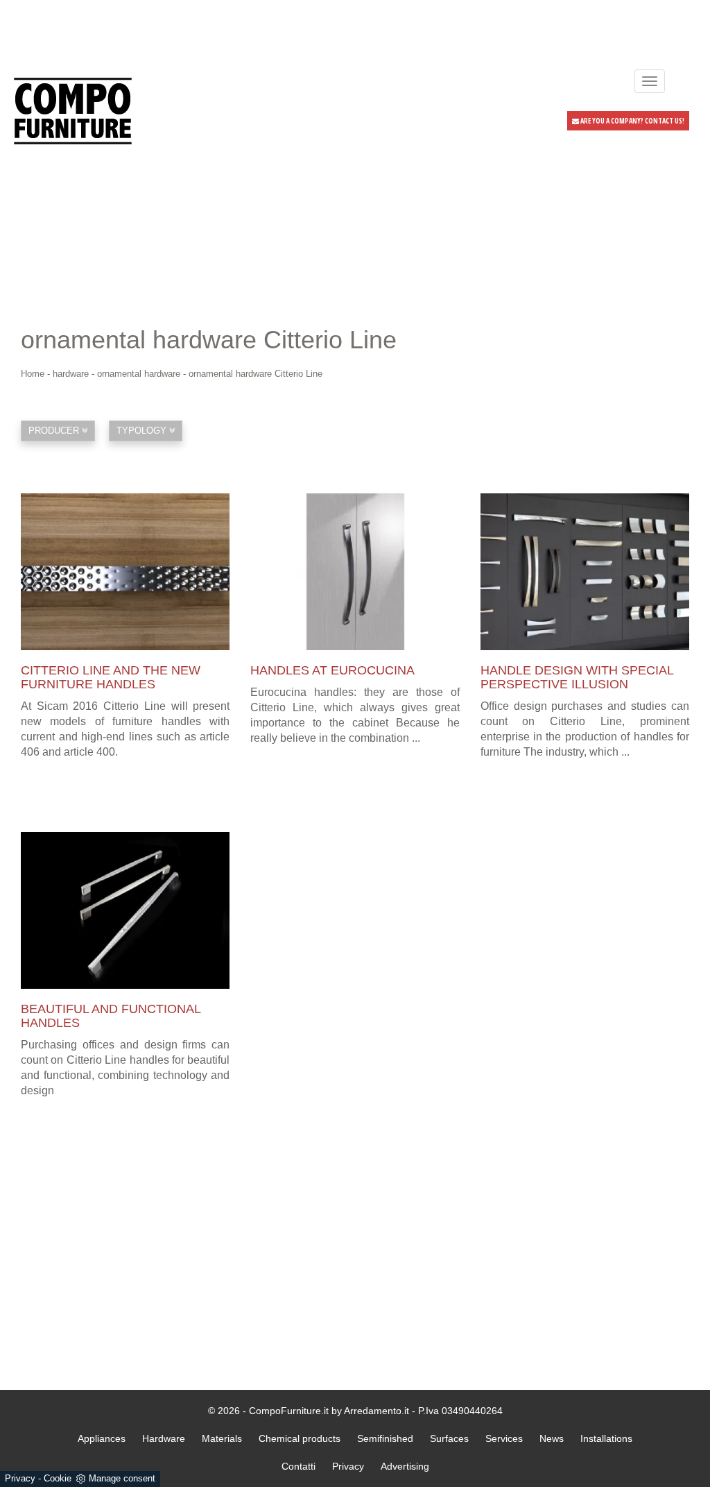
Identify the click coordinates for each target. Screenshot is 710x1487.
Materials (222, 1438)
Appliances (101, 1438)
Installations (606, 1438)
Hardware (163, 1438)
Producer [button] (55, 430)
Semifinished (385, 1438)
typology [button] (142, 430)
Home (32, 373)
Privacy (20, 1478)
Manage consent (122, 1478)
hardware (71, 373)
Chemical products (299, 1438)
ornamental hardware (138, 373)
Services (504, 1438)
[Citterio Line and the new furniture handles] (125, 571)
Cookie (57, 1478)
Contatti (298, 1466)
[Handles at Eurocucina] (354, 571)
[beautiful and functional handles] (125, 910)
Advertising (405, 1466)
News (551, 1438)
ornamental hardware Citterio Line (255, 373)
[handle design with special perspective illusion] (584, 571)
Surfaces (449, 1438)
